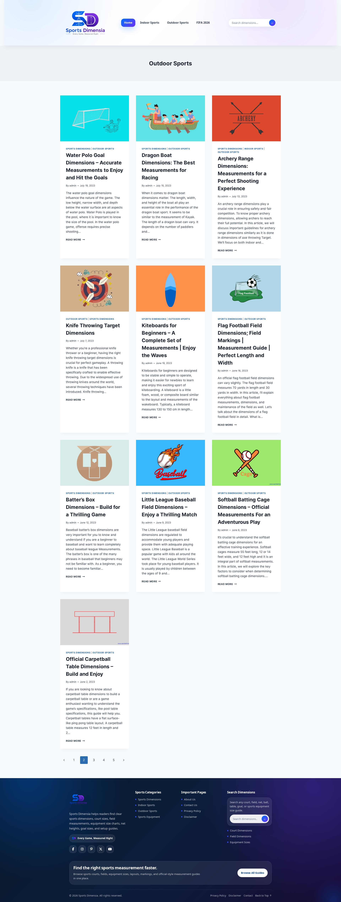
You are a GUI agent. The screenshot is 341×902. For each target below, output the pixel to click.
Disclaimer (190, 816)
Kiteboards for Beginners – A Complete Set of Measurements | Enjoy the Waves (169, 340)
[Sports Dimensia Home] (85, 22)
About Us (189, 799)
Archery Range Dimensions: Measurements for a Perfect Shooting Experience (242, 173)
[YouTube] (110, 849)
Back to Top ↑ (263, 895)
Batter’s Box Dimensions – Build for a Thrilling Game (93, 507)
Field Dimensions (240, 836)
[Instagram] (82, 849)
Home (128, 23)
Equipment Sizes (240, 842)
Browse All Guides (252, 872)
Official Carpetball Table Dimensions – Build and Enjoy (89, 666)
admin (72, 185)
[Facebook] (73, 849)
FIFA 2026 (203, 23)
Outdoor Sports (178, 23)
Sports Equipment (149, 816)
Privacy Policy (192, 811)
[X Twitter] (100, 849)
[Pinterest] (91, 849)
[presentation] (94, 118)
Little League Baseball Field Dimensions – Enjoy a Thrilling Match (169, 507)
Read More (75, 239)
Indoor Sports (149, 23)
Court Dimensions (241, 830)
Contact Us (190, 805)
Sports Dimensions (78, 148)
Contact (248, 895)
